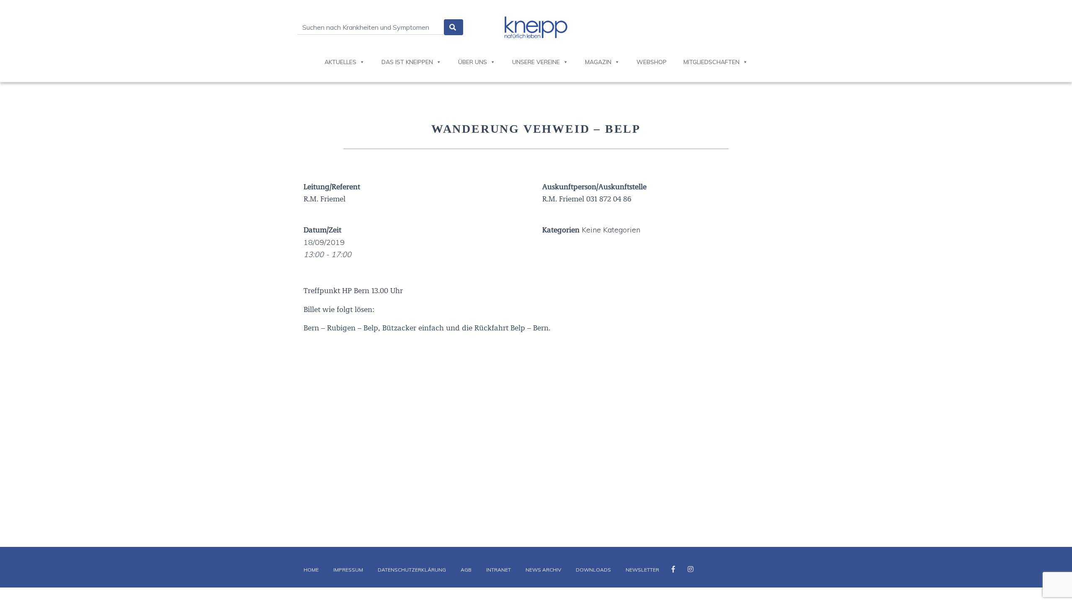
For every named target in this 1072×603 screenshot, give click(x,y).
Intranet (498, 570)
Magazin (598, 62)
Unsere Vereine (536, 62)
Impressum (348, 570)
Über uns (472, 62)
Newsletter (642, 570)
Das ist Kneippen (407, 62)
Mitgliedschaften (711, 62)
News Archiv (543, 570)
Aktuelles (340, 62)
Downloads (593, 570)
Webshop (651, 62)
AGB (466, 570)
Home (311, 570)
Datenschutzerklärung (412, 570)
